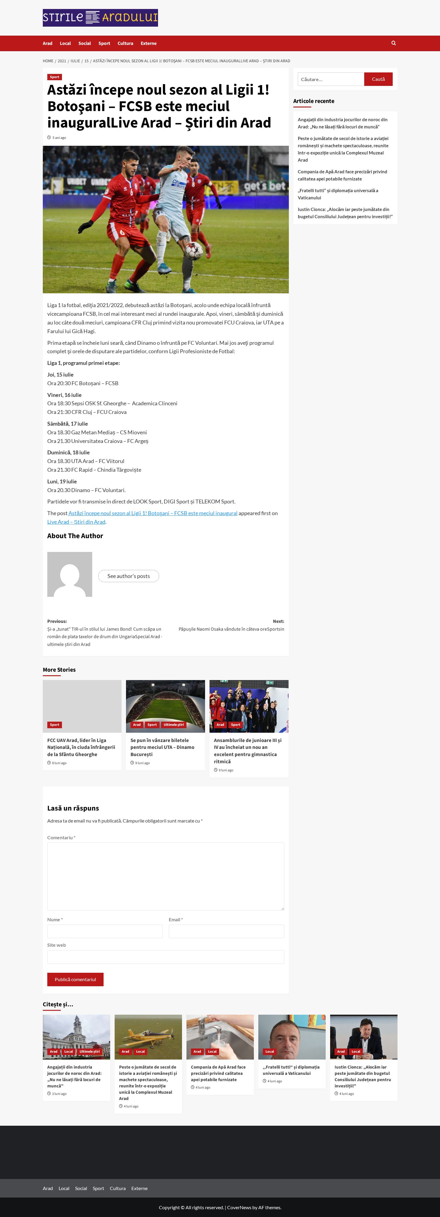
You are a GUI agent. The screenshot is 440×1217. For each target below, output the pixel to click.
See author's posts (128, 576)
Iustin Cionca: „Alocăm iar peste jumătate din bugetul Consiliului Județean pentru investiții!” (345, 213)
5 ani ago (59, 137)
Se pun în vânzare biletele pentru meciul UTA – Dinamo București (162, 747)
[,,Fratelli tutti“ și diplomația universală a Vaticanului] (292, 1037)
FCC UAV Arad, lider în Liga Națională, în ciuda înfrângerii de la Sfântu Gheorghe (81, 747)
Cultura (125, 43)
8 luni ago (59, 763)
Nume (55, 919)
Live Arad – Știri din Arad (76, 521)
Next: (231, 625)
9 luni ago (142, 763)
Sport (104, 43)
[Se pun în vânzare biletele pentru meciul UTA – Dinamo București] (165, 706)
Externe (149, 43)
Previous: (104, 633)
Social (84, 43)
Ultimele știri (174, 724)
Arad (47, 43)
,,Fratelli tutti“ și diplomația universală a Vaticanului (338, 194)
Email (176, 919)
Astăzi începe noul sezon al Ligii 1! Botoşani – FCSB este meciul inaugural (153, 513)
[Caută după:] (331, 79)
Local (65, 43)
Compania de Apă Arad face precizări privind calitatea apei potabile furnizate (342, 175)
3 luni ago (59, 1093)
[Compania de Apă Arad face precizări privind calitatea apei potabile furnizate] (220, 1037)
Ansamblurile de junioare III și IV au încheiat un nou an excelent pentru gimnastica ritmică (248, 751)
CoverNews (239, 1207)
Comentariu (61, 837)
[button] (393, 43)
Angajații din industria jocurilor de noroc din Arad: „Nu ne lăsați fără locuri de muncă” (343, 123)
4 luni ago (131, 1106)
